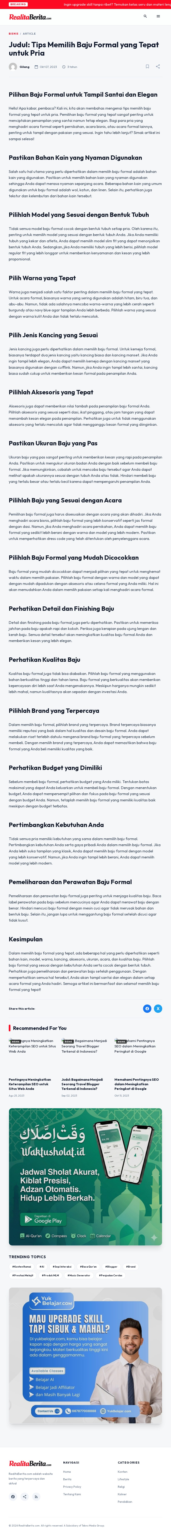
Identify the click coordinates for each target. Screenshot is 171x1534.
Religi (121, 1487)
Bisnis (13, 33)
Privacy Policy (72, 1487)
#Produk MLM (50, 1275)
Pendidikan (125, 1502)
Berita (67, 1479)
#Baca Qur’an (88, 1266)
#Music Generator (79, 1275)
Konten (122, 1472)
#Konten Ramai (21, 1266)
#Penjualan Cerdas (110, 1275)
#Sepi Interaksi (62, 1266)
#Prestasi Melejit (22, 1275)
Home (67, 1472)
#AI (42, 1266)
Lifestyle (123, 1479)
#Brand (130, 1266)
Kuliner (122, 1494)
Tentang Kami (72, 1494)
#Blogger (111, 1266)
